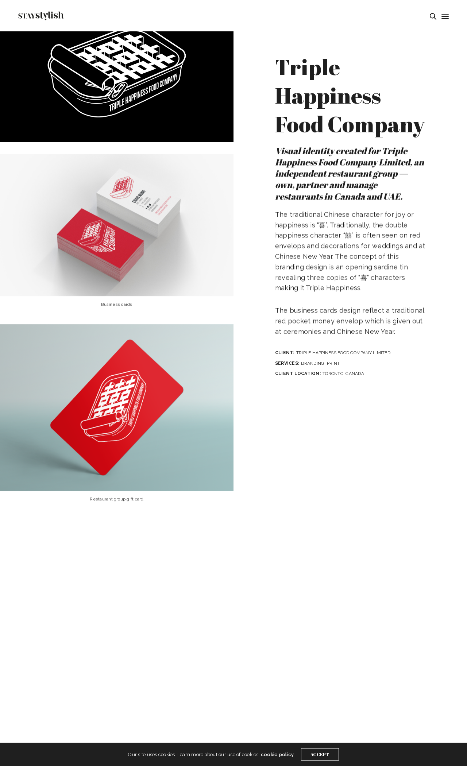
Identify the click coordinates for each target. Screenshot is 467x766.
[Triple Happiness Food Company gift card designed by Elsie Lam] (117, 407)
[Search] (433, 16)
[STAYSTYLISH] (41, 15)
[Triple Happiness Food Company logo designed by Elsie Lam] (117, 71)
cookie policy (277, 754)
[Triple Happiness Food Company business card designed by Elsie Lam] (117, 225)
